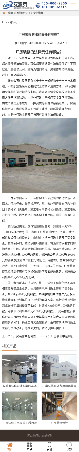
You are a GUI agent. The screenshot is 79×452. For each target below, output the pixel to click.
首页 (10, 13)
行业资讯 (38, 13)
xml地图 (47, 435)
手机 (49, 449)
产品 (29, 449)
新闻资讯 (22, 13)
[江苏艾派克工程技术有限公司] (34, 4)
